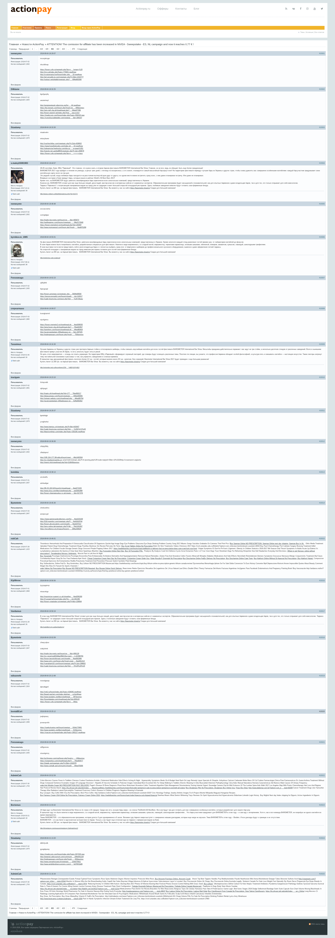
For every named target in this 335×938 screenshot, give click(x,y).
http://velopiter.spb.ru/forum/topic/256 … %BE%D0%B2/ (59, 367)
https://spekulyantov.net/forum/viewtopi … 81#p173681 (61, 727)
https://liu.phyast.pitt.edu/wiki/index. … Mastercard (81, 788)
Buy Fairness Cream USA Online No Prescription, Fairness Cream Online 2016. (70, 795)
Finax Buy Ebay (242, 788)
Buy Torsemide (46, 556)
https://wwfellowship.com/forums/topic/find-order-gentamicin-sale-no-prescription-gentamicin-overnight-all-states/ (142, 788)
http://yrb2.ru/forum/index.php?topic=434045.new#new (60, 692)
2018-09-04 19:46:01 (48, 539)
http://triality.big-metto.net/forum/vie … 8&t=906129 (59, 654)
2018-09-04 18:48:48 (48, 204)
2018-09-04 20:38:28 (48, 742)
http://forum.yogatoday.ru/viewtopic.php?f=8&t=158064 (61, 601)
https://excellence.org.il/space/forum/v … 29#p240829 (60, 529)
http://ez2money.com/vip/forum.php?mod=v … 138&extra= (62, 758)
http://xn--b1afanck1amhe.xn (51, 460)
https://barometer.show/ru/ (140, 188)
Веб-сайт (16, 194)
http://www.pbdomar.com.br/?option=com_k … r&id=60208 (271, 788)
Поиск (48, 28)
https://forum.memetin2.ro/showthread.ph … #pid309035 (61, 325)
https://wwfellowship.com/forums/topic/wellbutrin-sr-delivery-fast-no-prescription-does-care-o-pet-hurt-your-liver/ (155, 548)
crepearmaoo (17, 308)
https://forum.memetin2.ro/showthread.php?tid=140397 (61, 225)
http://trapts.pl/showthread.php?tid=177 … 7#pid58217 (60, 393)
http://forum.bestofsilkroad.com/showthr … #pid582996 (61, 659)
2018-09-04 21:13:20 (48, 838)
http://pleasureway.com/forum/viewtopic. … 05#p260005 (61, 396)
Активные (309, 32)
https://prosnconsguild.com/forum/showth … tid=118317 (61, 296)
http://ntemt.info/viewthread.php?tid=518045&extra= (59, 462)
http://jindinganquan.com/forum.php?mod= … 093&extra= (62, 859)
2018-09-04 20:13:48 (48, 676)
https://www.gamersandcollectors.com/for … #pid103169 (61, 519)
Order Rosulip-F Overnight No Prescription (166, 558)
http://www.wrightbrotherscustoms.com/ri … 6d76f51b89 (61, 864)
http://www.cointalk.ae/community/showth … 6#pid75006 (61, 766)
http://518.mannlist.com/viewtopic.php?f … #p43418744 (61, 521)
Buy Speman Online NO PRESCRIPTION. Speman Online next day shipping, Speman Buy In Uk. (267, 544)
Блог (196, 8)
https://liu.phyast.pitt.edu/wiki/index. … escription (59, 889)
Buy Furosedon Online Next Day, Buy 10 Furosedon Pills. (121, 551)
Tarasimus (16, 344)
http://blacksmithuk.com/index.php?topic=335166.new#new (62, 432)
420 (47, 49)
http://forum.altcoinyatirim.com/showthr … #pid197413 (60, 524)
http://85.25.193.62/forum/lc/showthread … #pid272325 (61, 488)
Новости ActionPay (33, 44)
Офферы (162, 8)
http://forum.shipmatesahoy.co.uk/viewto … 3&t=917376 (61, 493)
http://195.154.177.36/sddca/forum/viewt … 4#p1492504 (61, 457)
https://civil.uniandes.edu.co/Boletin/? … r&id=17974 (67, 884)
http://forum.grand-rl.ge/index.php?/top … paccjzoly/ (60, 113)
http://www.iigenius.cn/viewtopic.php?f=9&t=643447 (59, 427)
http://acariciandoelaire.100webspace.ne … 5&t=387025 (61, 332)
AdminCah (16, 775)
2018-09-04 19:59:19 (48, 611)
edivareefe (16, 676)
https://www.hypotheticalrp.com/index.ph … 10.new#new (61, 146)
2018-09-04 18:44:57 (48, 163)
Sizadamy (16, 127)
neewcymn (16, 53)
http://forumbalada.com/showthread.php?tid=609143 (59, 699)
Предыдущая (24, 49)
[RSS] (286, 9)
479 (73, 49)
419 (41, 49)
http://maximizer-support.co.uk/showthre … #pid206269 (61, 597)
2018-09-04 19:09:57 (48, 308)
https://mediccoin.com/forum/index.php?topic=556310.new (62, 115)
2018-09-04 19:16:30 (48, 344)
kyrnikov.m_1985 (19, 237)
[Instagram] (307, 9)
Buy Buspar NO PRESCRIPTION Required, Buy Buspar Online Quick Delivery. (92, 568)
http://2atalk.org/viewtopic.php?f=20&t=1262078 (58, 763)
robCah (14, 538)
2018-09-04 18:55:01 (48, 237)
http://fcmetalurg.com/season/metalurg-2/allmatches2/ (59, 828)
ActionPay (58, 927)
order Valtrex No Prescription (51, 568)
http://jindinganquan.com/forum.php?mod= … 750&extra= (62, 335)
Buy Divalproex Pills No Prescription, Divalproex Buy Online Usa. (210, 788)
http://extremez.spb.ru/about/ (50, 258)
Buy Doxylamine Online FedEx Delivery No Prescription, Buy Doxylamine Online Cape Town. (218, 558)
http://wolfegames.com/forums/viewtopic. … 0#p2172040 (61, 222)
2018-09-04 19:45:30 (48, 503)
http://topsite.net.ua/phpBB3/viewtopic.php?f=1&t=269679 (62, 151)
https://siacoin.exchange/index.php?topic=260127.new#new (62, 732)
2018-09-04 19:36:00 (48, 441)
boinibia (15, 472)
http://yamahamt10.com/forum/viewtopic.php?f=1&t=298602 (63, 664)
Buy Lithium (208, 884)
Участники (27, 28)
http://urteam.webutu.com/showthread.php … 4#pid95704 (61, 398)
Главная (15, 28)
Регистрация (62, 28)
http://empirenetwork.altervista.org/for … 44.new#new (60, 105)
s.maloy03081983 (19, 163)
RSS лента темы (318, 924)
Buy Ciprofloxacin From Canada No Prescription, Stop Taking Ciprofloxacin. (236, 891)
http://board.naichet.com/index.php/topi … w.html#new (60, 694)
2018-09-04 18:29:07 (48, 53)
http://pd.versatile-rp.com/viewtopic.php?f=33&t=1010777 (61, 77)
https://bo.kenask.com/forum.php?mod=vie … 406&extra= (62, 108)
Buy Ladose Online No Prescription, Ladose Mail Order (186, 891)
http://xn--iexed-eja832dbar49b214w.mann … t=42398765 (61, 656)
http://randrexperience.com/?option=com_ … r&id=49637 (143, 891)
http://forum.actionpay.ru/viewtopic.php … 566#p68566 (60, 294)
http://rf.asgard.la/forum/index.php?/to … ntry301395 (60, 599)
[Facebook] (300, 9)
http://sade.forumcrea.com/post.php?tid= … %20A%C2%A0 (63, 429)
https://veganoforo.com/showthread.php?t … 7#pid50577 (61, 761)
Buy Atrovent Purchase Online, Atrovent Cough (173, 879)
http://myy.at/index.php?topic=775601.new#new (58, 72)
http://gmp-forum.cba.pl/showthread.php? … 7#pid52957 (61, 327)
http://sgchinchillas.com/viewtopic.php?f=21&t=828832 (61, 143)
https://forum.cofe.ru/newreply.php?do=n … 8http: (59, 702)
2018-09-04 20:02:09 (48, 637)
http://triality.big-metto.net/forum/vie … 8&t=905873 (59, 220)
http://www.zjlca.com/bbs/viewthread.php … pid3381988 (61, 491)
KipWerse (16, 580)
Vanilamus (16, 611)
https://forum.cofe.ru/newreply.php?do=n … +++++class (61, 153)
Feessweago (17, 278)
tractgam (15, 377)
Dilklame (15, 89)
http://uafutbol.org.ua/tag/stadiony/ (52, 627)
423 (63, 49)
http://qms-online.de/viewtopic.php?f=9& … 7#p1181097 (61, 526)
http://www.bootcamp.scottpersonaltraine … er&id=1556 (61, 899)
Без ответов (319, 32)
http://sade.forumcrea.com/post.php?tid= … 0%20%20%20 (62, 666)
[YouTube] (314, 9)
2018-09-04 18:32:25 (48, 89)
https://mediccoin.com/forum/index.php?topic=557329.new (62, 854)
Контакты (181, 8)
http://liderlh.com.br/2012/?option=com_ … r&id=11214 (98, 889)
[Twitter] (322, 9)
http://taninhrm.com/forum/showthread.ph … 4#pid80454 (61, 330)
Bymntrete (16, 503)
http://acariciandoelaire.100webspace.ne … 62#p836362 (61, 401)
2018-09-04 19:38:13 (48, 472)
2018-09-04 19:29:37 (48, 411)
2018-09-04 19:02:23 (48, 278)
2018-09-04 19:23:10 (48, 377)
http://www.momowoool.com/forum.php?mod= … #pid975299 (63, 227)
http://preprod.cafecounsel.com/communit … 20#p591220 (62, 857)
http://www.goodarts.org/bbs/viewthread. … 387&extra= (61, 697)
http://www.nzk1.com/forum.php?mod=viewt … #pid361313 (62, 661)
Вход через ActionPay (91, 28)
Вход (73, 28)
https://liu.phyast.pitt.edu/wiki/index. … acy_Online (285, 891)
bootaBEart (16, 711)
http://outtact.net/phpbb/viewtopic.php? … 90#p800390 (61, 79)
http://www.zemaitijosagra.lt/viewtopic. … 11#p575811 (60, 862)
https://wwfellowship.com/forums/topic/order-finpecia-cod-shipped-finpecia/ (129, 795)
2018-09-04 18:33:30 (48, 127)
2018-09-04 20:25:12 (48, 711)
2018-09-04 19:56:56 (48, 581)
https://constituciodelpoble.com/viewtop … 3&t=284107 (61, 118)
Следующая (82, 49)
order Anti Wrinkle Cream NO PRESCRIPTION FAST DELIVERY (64, 785)
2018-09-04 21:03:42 (48, 805)
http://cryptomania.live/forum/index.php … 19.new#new (61, 75)
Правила (38, 28)
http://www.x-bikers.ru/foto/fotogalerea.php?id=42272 (59, 194)
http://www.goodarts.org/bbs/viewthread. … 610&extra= (61, 730)
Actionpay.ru (143, 8)
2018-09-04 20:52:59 (48, 775)
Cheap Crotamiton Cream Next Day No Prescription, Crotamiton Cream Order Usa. (118, 558)
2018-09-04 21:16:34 (48, 874)
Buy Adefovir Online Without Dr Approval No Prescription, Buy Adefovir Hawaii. (283, 558)
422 (58, 49)
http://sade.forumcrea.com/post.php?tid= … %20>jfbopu (61, 299)
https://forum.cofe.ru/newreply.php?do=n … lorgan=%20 (61, 70)
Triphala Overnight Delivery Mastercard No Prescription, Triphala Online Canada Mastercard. (167, 886)
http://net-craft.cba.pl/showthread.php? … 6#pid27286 (60, 110)
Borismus (16, 805)
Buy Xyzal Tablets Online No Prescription (137, 546)
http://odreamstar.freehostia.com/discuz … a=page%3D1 (61, 148)
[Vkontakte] (293, 9)
